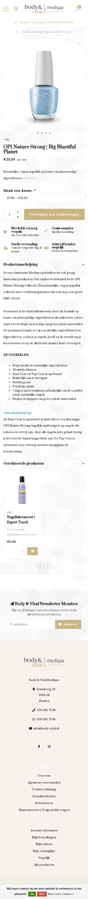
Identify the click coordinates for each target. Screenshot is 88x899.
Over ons (44, 776)
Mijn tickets (44, 844)
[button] (38, 133)
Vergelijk (44, 858)
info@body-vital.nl (46, 728)
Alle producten (44, 865)
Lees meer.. (30, 178)
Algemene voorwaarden (44, 782)
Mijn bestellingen (44, 837)
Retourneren (44, 803)
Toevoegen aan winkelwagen (54, 214)
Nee (41, 894)
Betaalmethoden (44, 796)
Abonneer (70, 624)
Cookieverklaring (44, 789)
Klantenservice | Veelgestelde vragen (44, 810)
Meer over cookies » (61, 894)
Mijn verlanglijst (44, 851)
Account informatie (44, 830)
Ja (32, 894)
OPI (7, 139)
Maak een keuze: (19, 190)
